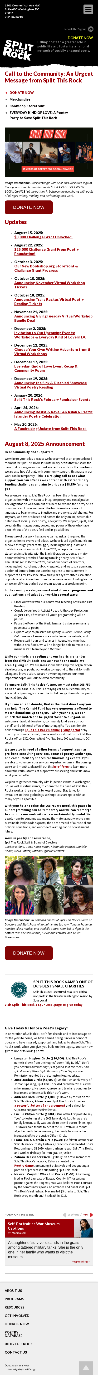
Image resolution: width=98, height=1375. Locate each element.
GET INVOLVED (17, 1315)
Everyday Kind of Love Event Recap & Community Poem (46, 368)
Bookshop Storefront (27, 106)
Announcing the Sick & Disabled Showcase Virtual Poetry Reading (50, 385)
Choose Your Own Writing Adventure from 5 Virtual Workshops (52, 351)
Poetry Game (24, 1166)
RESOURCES (14, 1307)
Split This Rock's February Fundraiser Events (52, 399)
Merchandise (20, 99)
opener (88, 9)
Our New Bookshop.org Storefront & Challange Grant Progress (46, 268)
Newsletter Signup (75, 29)
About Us (13, 1290)
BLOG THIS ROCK (19, 1344)
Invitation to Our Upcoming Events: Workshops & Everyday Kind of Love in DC (50, 335)
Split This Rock (21, 1365)
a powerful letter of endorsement (39, 1106)
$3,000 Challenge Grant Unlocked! (43, 237)
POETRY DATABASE (13, 1334)
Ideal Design (29, 1369)
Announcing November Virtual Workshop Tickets (49, 285)
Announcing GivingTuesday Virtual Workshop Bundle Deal (53, 318)
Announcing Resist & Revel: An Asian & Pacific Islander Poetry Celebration (53, 414)
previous (75, 1214)
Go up (86, 1368)
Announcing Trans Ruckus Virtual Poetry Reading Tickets (49, 301)
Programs (14, 1299)
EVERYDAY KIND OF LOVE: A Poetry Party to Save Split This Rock (39, 115)
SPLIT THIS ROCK (18, 50)
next (85, 1214)
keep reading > (81, 1261)
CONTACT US (16, 1352)
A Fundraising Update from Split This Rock (50, 428)
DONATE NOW (80, 38)
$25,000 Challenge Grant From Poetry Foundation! (46, 251)
